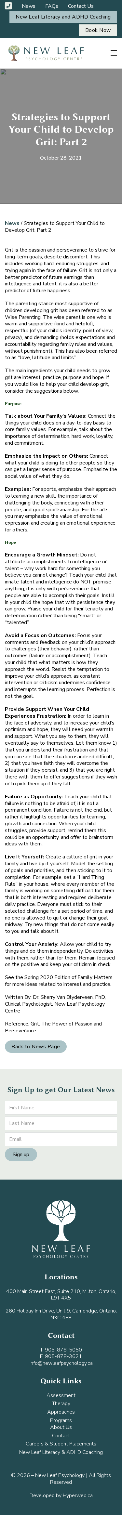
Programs (61, 1420)
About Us (61, 1427)
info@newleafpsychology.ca (61, 1363)
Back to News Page (35, 1046)
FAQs (51, 6)
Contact (61, 1435)
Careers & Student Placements (61, 1444)
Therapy (61, 1403)
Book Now (98, 30)
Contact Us (81, 6)
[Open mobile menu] (114, 53)
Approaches (61, 1412)
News (28, 6)
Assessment (61, 1395)
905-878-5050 (63, 1349)
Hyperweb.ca (78, 1495)
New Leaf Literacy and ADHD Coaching (63, 16)
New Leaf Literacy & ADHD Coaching (61, 1452)
